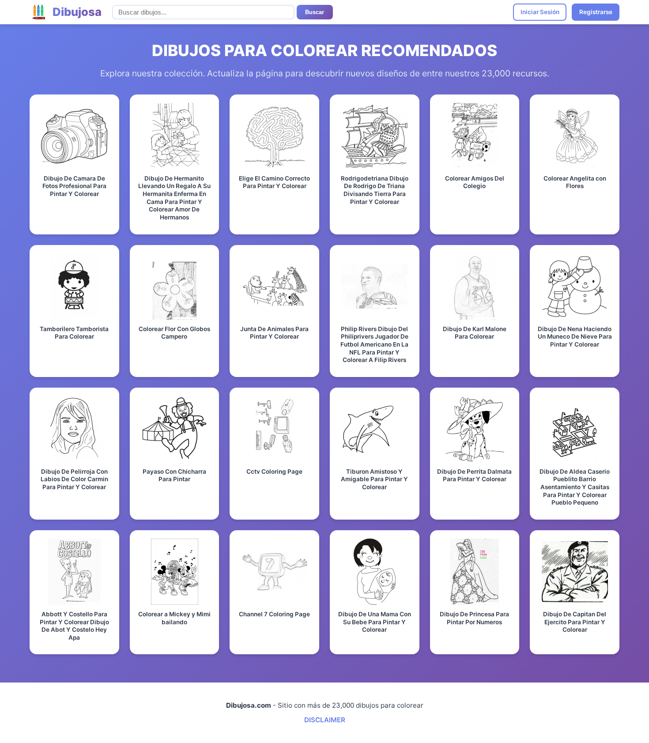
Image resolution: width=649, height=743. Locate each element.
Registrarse (595, 11)
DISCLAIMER (324, 720)
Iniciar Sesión (540, 11)
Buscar (314, 12)
